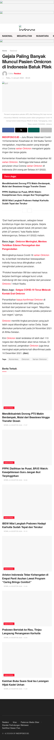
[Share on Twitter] (21, 130)
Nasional (7, 35)
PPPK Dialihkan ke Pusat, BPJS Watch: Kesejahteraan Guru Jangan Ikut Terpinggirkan (25, 193)
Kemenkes (13, 359)
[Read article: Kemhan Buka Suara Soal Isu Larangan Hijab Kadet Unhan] (27, 660)
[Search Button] (50, 28)
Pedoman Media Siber (30, 722)
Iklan (15, 722)
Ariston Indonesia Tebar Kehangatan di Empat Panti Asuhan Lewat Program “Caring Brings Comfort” (25, 578)
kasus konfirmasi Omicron (30, 299)
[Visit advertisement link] (27, 42)
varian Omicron (23, 148)
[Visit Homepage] (27, 28)
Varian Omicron (40, 359)
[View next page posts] (30, 211)
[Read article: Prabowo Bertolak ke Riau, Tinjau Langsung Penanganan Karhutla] (27, 608)
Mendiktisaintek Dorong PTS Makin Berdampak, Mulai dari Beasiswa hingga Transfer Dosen (26, 185)
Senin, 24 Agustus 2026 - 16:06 (15, 480)
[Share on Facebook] (8, 130)
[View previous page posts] (24, 211)
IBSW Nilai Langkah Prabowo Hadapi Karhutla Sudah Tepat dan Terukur (25, 202)
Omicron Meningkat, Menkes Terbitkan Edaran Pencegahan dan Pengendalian (24, 245)
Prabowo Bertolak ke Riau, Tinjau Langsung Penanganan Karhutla (21, 631)
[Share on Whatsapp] (34, 130)
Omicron (6, 283)
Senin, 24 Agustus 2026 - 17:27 (15, 425)
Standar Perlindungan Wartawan (15, 725)
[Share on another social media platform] (46, 130)
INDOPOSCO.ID (22, 733)
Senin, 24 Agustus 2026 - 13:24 (15, 638)
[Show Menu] (3, 28)
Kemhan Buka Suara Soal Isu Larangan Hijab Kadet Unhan (25, 682)
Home (4, 50)
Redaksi (17, 73)
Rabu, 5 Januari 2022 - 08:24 (18, 77)
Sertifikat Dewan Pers (11, 728)
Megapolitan (24, 35)
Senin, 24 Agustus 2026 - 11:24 (15, 689)
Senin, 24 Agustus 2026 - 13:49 (15, 586)
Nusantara (42, 35)
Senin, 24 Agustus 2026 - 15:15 (15, 531)
